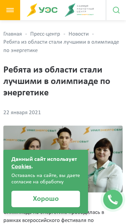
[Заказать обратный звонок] (113, 199)
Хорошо (46, 199)
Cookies (21, 167)
